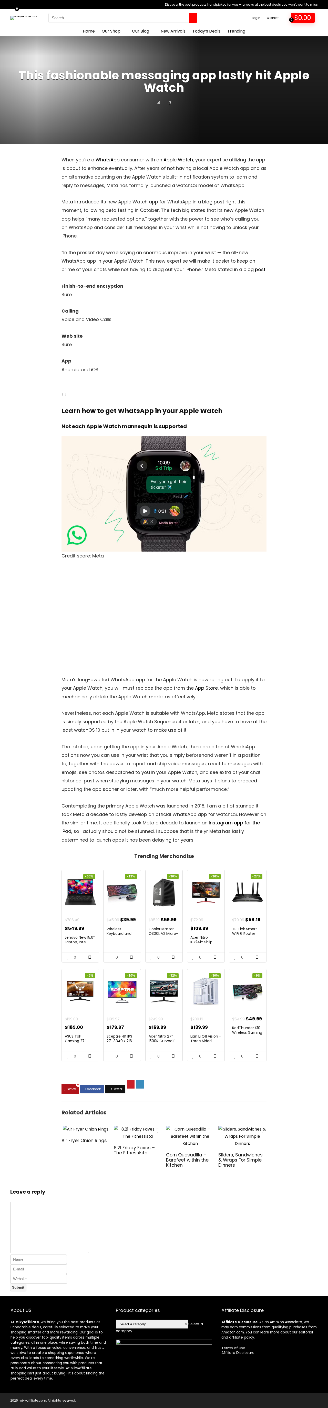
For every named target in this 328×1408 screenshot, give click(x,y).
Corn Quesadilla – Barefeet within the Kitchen (187, 1160)
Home (89, 31)
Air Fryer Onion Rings (84, 1140)
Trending (236, 31)
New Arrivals (173, 31)
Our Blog (140, 31)
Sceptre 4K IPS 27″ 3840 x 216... (120, 1038)
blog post (213, 202)
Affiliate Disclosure (237, 1352)
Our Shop (111, 31)
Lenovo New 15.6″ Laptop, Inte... (80, 940)
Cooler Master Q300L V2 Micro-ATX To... (163, 933)
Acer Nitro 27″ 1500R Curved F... (163, 1038)
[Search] (193, 18)
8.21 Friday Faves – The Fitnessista (134, 1150)
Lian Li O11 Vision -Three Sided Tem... (205, 1041)
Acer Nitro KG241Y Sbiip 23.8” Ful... (201, 942)
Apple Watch (178, 160)
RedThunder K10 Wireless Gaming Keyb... (247, 1032)
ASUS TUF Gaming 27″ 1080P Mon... (75, 1041)
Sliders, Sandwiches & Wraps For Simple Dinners (240, 1160)
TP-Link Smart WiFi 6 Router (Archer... (244, 933)
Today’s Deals (206, 31)
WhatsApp (108, 160)
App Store (206, 688)
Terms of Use (233, 1348)
